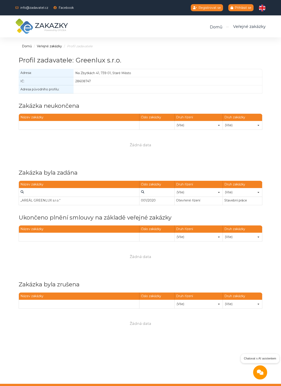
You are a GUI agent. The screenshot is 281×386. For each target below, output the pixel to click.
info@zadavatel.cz (34, 8)
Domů (216, 27)
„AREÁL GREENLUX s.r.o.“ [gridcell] (40, 200)
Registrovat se (209, 8)
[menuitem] (22, 192)
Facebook (66, 8)
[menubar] (22, 192)
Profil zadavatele (79, 46)
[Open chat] (260, 372)
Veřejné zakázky (249, 26)
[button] (219, 125)
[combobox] (199, 125)
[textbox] (79, 125)
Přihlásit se (243, 8)
